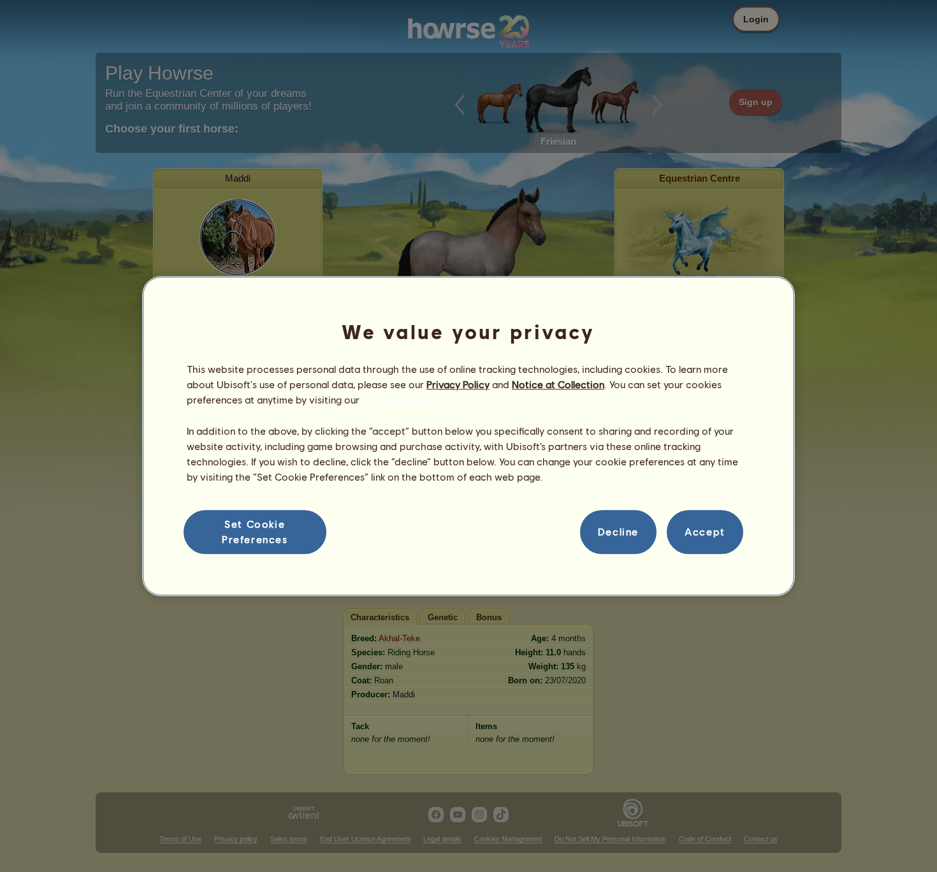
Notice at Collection (558, 384)
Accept (705, 532)
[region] (468, 436)
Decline (618, 532)
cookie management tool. (420, 400)
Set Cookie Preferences (255, 531)
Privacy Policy (458, 384)
